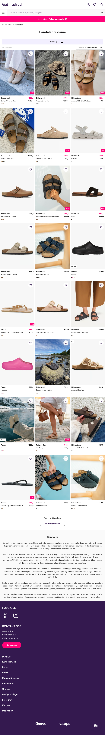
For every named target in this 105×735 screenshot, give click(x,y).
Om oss (6, 689)
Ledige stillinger (10, 694)
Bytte (5, 667)
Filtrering (53, 42)
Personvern (8, 683)
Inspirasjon (7, 710)
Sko (10, 25)
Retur (5, 672)
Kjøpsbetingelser (10, 678)
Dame (4, 25)
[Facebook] (5, 615)
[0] (94, 4)
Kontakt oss (12, 645)
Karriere (6, 705)
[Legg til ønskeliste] (30, 53)
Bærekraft (7, 700)
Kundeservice (9, 661)
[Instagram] (16, 615)
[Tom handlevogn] (101, 4)
